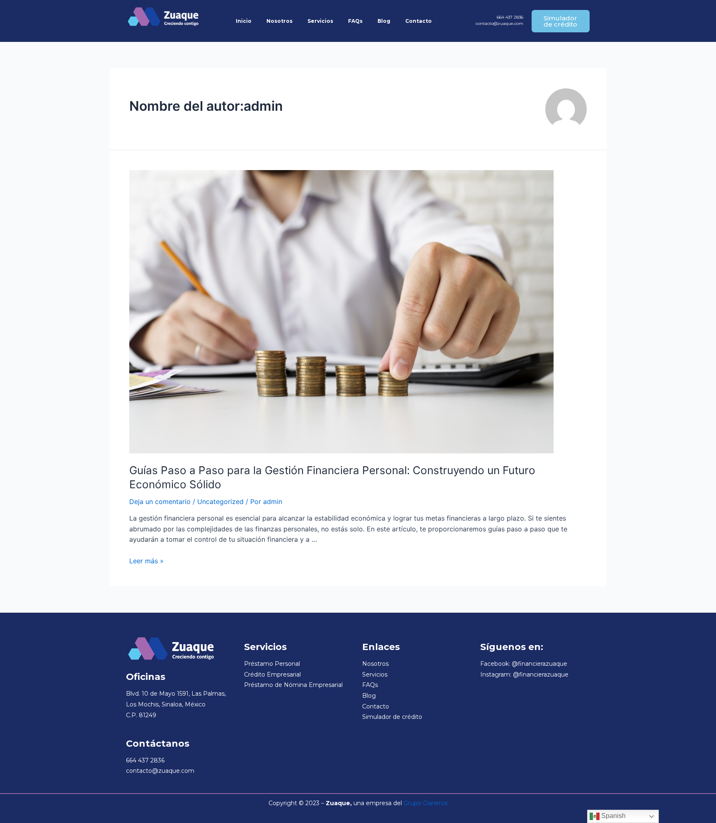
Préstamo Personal (272, 663)
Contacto (418, 21)
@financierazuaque (539, 663)
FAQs (355, 21)
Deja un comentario (160, 501)
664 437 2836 (510, 17)
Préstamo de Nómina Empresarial (293, 685)
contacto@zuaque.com (499, 23)
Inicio (244, 21)
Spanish (613, 815)
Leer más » (146, 561)
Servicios (320, 21)
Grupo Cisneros (426, 803)
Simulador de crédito (392, 717)
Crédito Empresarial (272, 674)
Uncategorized (220, 501)
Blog (383, 21)
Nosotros (279, 21)
